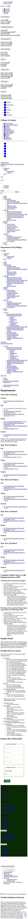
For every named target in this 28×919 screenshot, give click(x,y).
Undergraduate (10, 171)
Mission (12, 318)
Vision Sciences (8, 724)
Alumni (3, 59)
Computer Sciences (8, 703)
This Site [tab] (6, 186)
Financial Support (14, 325)
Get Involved (4, 62)
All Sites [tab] (6, 187)
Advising (3, 30)
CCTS (3, 88)
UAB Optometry (5, 98)
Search (2, 190)
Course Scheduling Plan (13, 335)
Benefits (3, 64)
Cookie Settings (9, 870)
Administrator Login (12, 879)
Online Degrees (5, 45)
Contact (2, 791)
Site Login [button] (6, 878)
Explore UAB (4, 162)
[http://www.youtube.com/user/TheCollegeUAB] (4, 796)
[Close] (9, 6)
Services (3, 52)
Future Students (5, 16)
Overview (12, 317)
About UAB (3, 844)
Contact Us (6, 168)
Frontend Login (11, 880)
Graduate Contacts (11, 336)
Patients (3, 91)
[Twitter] (5, 146)
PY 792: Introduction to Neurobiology (13, 401)
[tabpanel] (14, 191)
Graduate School (5, 42)
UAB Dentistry (5, 97)
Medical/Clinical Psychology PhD (15, 328)
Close (2, 250)
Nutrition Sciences (8, 718)
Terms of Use (8, 875)
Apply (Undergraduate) (9, 809)
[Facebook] (5, 143)
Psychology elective (9, 428)
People (5, 223)
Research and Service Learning (9, 35)
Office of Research (6, 85)
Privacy (6, 873)
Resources (3, 54)
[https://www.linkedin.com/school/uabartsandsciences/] (4, 798)
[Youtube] (5, 151)
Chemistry (6, 693)
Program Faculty (14, 322)
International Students (12, 333)
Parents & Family (5, 49)
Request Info (4, 23)
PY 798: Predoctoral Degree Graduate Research (15, 426)
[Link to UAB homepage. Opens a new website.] (14, 860)
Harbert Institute (5, 86)
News (5, 822)
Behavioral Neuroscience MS (14, 314)
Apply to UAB (5, 22)
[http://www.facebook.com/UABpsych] (4, 794)
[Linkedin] (5, 156)
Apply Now (4, 342)
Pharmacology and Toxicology (11, 721)
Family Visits (4, 56)
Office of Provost (5, 73)
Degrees (6, 820)
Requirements (13, 319)
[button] (14, 343)
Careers (12, 321)
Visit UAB (4, 20)
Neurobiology (7, 705)
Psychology (6, 658)
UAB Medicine (5, 95)
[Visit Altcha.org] (25, 914)
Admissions (13, 324)
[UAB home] (14, 161)
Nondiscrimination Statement (7, 866)
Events (3, 66)
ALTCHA (25, 916)
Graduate (9, 172)
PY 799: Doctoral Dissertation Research (13, 520)
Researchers (4, 81)
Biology (6, 683)
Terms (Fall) (8, 770)
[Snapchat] (5, 153)
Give (5, 174)
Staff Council (4, 78)
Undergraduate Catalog (7, 32)
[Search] (2, 177)
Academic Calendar (8, 806)
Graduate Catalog (5, 44)
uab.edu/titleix (19, 917)
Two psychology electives (10, 457)
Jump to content (8, 3)
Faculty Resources (6, 76)
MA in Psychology (11, 332)
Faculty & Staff (4, 69)
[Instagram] (5, 148)
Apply (5, 169)
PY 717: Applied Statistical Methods (13, 421)
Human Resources (6, 74)
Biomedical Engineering (10, 689)
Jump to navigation (8, 2)
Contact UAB (8, 872)
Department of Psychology (7, 164)
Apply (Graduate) (8, 812)
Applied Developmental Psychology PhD (17, 326)
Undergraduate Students (6, 27)
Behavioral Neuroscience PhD (14, 315)
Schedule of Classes (9, 805)
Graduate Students (5, 39)
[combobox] (14, 773)
